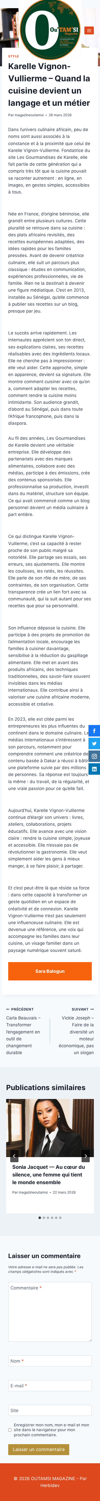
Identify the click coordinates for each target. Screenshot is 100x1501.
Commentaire (26, 1287)
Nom (17, 1361)
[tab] (39, 1218)
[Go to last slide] (14, 1156)
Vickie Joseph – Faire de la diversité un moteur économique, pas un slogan (76, 1031)
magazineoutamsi (29, 115)
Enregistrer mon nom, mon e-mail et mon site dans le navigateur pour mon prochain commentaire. (51, 1430)
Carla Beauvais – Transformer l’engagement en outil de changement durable (23, 1031)
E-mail (19, 1385)
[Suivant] (86, 1156)
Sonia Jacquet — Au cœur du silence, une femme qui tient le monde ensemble (48, 1174)
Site (14, 1410)
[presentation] (50, 1128)
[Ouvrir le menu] (89, 30)
